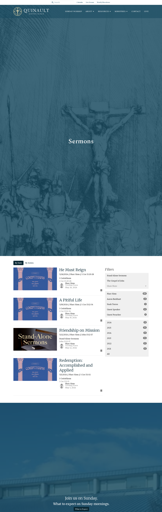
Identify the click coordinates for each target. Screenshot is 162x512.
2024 (126, 333)
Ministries (120, 11)
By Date (18, 263)
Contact (136, 11)
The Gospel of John (115, 281)
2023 (126, 338)
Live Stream (90, 2)
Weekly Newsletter (103, 2)
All (108, 354)
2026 (126, 322)
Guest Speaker (126, 309)
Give (146, 11)
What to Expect (81, 509)
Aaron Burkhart (126, 299)
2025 (126, 328)
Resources (103, 11)
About (89, 11)
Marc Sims (126, 294)
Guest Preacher (126, 315)
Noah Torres (126, 304)
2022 (126, 343)
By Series (29, 263)
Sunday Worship (73, 11)
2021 (126, 349)
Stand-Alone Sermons (117, 275)
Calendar (80, 2)
